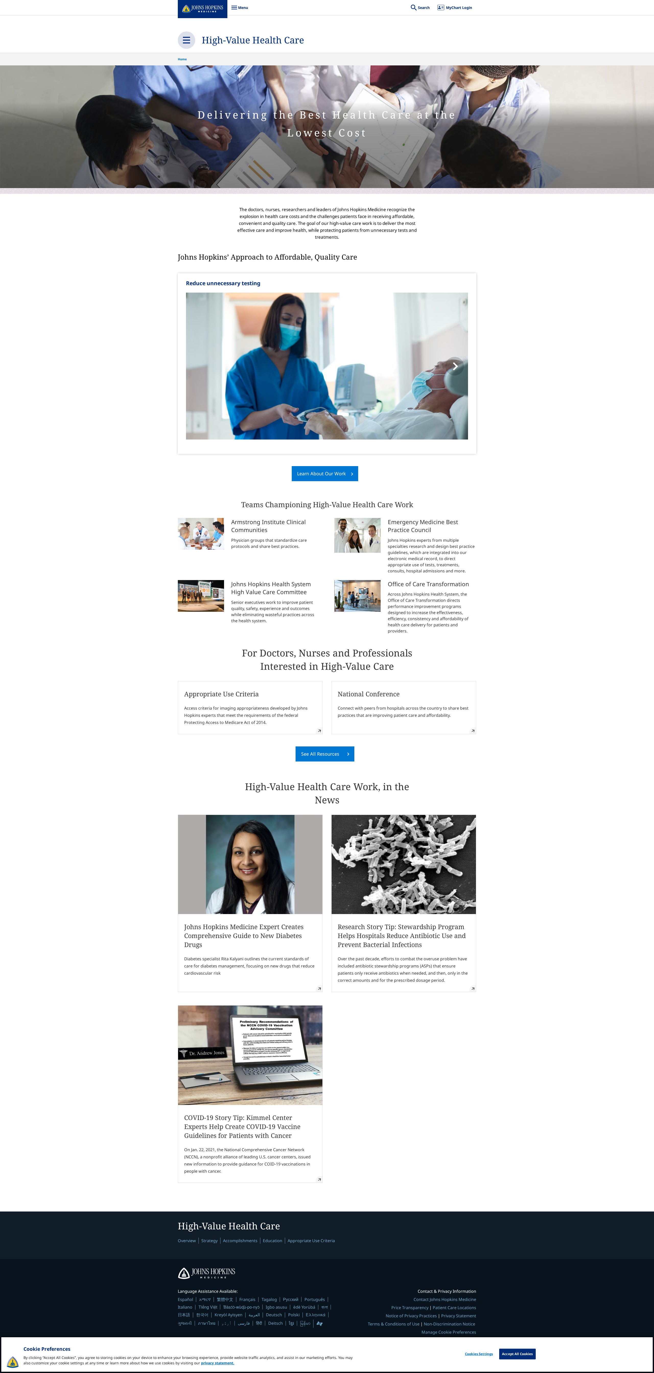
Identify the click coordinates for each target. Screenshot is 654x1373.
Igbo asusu (276, 1307)
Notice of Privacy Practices (411, 1316)
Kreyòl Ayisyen (228, 1315)
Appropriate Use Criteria (311, 1240)
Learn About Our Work (321, 473)
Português (315, 1299)
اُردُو (226, 1323)
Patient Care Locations (454, 1307)
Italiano (185, 1307)
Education (272, 1240)
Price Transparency (409, 1307)
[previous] (199, 366)
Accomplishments (240, 1240)
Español (185, 1299)
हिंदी (259, 1323)
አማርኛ (205, 1299)
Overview (187, 1240)
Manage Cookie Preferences (449, 1332)
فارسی (244, 1323)
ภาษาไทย (206, 1323)
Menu (239, 10)
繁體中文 (225, 1299)
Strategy (209, 1240)
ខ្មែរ (291, 1323)
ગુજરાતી (185, 1323)
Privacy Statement (458, 1316)
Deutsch (274, 1315)
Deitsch (275, 1323)
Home (182, 59)
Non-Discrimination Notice (449, 1324)
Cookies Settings (479, 1354)
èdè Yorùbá (304, 1307)
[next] (454, 366)
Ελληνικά (315, 1315)
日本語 (184, 1315)
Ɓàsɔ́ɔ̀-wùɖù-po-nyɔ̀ (241, 1307)
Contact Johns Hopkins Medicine (445, 1299)
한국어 (202, 1315)
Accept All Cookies (517, 1354)
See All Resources (320, 754)
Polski (294, 1315)
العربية (254, 1315)
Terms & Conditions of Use (393, 1324)
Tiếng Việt (207, 1307)
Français (247, 1299)
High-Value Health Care (253, 40)
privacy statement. (217, 1362)
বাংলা (324, 1307)
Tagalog (269, 1299)
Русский (290, 1299)
